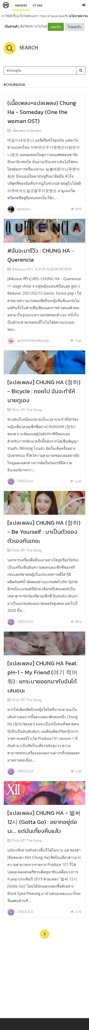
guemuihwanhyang (32, 340)
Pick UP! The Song (27, 410)
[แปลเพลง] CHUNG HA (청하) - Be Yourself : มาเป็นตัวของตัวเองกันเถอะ (43, 532)
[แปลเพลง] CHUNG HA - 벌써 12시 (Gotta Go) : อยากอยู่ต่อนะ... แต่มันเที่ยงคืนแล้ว (44, 822)
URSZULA (24, 481)
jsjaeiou (23, 209)
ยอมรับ (56, 27)
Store (37, 5)
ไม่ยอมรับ (74, 27)
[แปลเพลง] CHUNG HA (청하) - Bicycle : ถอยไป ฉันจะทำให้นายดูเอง (43, 391)
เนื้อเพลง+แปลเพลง (27, 130)
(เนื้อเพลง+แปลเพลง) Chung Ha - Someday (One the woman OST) (41, 112)
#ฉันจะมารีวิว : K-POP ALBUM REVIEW (42, 269)
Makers (21, 5)
